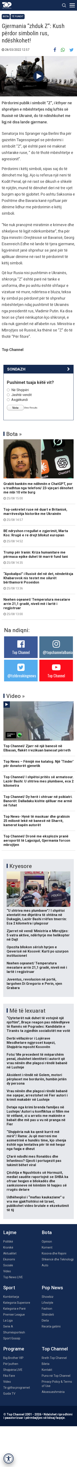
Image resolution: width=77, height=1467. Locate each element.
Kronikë (8, 1247)
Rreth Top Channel (54, 1358)
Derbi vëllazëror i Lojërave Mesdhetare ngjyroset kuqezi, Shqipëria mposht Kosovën (31, 1042)
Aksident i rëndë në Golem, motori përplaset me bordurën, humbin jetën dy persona (37, 1079)
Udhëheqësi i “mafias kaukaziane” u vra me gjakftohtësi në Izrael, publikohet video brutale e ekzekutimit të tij (38, 1203)
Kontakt (47, 1369)
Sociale (8, 1265)
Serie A (8, 1326)
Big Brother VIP (13, 1358)
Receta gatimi (51, 1326)
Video (7, 1271)
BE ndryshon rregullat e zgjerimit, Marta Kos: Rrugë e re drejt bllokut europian (35, 536)
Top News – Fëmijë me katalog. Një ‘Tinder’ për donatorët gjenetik (38, 764)
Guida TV (9, 1393)
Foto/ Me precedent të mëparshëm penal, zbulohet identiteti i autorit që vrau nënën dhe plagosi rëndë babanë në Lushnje (37, 1061)
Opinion (47, 1241)
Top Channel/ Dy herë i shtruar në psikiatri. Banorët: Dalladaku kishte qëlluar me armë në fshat (38, 801)
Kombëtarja (11, 1296)
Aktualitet (9, 1253)
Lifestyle (47, 1302)
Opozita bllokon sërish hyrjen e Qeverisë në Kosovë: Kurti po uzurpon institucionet (37, 951)
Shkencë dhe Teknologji (58, 1259)
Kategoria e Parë (14, 1308)
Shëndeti (48, 1314)
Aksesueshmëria (53, 1392)
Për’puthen (10, 1364)
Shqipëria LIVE (12, 1369)
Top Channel (21, 652)
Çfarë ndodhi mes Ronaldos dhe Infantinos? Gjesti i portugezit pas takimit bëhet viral (34, 1160)
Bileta (45, 1364)
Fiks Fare (9, 1375)
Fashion (47, 1308)
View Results (30, 407)
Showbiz (47, 1296)
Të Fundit (18, 16)
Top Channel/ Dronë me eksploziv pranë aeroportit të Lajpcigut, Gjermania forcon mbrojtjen (36, 840)
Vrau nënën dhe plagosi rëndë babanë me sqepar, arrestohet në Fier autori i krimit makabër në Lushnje (37, 1095)
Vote (15, 407)
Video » (15, 696)
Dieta (45, 1320)
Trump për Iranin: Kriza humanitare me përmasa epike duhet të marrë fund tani (35, 557)
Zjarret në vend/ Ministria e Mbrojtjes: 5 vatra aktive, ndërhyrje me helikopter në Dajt (38, 935)
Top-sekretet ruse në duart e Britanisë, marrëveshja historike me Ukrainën (35, 514)
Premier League (14, 1314)
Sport (9, 1287)
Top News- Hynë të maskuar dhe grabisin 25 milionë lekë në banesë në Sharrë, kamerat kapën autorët (36, 821)
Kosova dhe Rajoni (54, 1253)
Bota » (14, 434)
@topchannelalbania (58, 652)
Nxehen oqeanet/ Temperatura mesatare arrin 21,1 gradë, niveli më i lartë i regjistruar (36, 607)
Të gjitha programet (16, 1387)
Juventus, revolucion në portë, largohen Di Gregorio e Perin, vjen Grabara (34, 983)
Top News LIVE (13, 1277)
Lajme (9, 1232)
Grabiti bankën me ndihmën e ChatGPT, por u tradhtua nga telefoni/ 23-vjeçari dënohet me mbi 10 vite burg (38, 491)
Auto (45, 1265)
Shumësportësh (14, 1332)
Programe (13, 1348)
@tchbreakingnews (21, 675)
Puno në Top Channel (56, 1375)
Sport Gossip (11, 1338)
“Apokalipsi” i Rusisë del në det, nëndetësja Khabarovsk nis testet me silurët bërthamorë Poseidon (38, 581)
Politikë (8, 1241)
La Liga (8, 1320)
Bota (6, 16)
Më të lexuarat (27, 1011)
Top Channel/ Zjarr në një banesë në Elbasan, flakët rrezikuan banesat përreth (37, 748)
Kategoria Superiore (16, 1302)
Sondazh (16, 369)
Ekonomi (9, 1259)
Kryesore (20, 866)
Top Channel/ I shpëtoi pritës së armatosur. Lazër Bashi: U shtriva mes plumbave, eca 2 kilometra (38, 781)
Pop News (52, 1287)
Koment (47, 1247)
